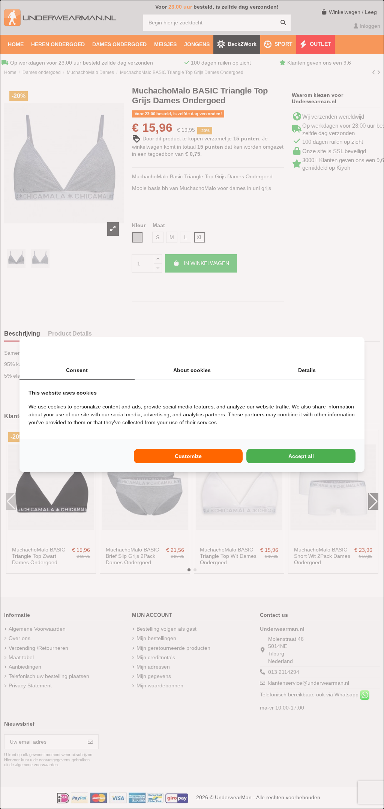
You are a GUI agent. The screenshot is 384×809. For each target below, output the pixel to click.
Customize (188, 456)
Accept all (301, 456)
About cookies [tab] (192, 370)
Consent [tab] (77, 370)
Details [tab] (307, 370)
